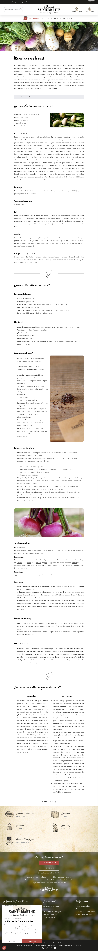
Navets (16, 257)
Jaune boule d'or (38, 260)
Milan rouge (56, 260)
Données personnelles (24, 945)
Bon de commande (50, 914)
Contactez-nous (49, 862)
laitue (29, 563)
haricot (19, 563)
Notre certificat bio (83, 906)
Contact (5, 2)
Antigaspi (48, 18)
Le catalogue (13, 2)
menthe (53, 560)
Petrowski (28, 262)
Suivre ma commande (51, 906)
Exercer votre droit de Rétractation (70, 945)
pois (45, 563)
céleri (70, 560)
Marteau (38, 257)
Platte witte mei (47, 257)
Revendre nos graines (83, 909)
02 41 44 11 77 (49, 868)
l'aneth (42, 560)
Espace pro (29, 2)
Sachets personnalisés (84, 914)
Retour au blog (50, 801)
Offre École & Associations (85, 911)
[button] (31, 18)
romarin (62, 560)
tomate (38, 563)
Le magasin (21, 2)
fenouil (74, 563)
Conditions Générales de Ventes (45, 945)
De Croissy (30, 257)
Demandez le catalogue (52, 911)
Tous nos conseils (49, 917)
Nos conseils (67, 18)
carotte (79, 560)
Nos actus (57, 18)
